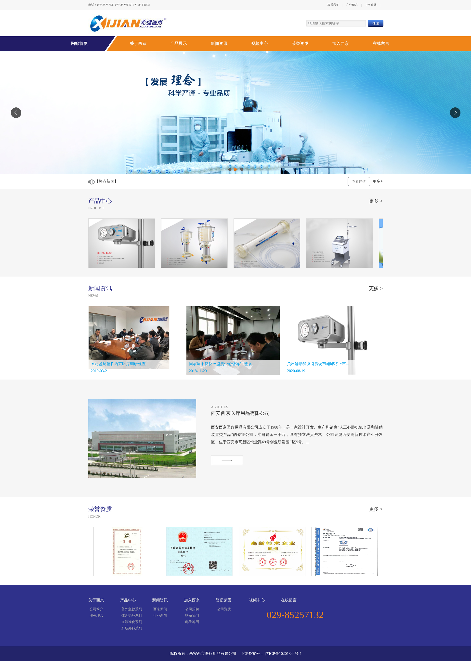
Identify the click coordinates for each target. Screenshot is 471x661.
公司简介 (96, 609)
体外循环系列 (131, 615)
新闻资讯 (219, 43)
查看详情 (359, 181)
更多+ (378, 181)
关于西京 (138, 43)
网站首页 (79, 43)
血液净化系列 (131, 622)
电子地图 (192, 622)
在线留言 (352, 5)
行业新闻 (160, 615)
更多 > (376, 200)
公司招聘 (192, 609)
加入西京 (340, 43)
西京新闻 (160, 609)
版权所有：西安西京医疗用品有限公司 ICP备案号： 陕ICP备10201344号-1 (236, 653)
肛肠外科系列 (131, 628)
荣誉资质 (300, 43)
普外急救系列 (131, 609)
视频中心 (259, 43)
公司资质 (224, 609)
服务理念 (96, 615)
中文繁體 (371, 5)
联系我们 (333, 5)
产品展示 (178, 43)
